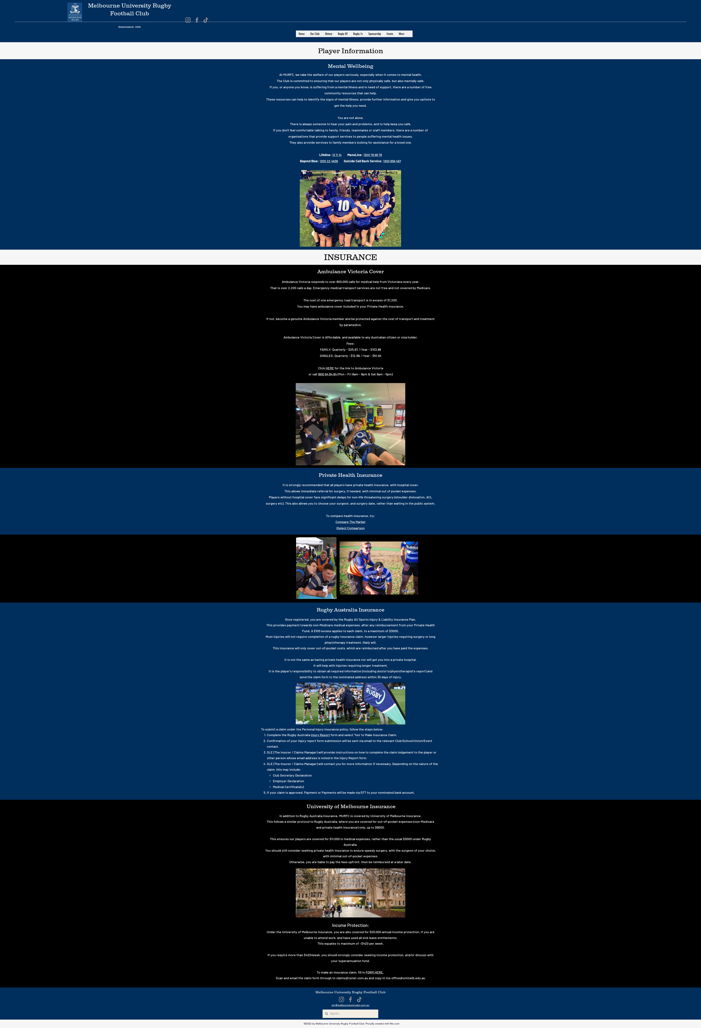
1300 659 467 (392, 161)
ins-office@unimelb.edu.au (405, 978)
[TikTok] (205, 20)
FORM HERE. (375, 972)
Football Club (374, 992)
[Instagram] (187, 20)
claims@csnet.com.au (352, 978)
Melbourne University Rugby (339, 992)
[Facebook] (196, 20)
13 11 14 (337, 155)
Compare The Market (350, 522)
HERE (330, 368)
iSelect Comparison (350, 528)
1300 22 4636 (329, 161)
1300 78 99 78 (372, 155)
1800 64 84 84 (327, 374)
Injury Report (320, 735)
